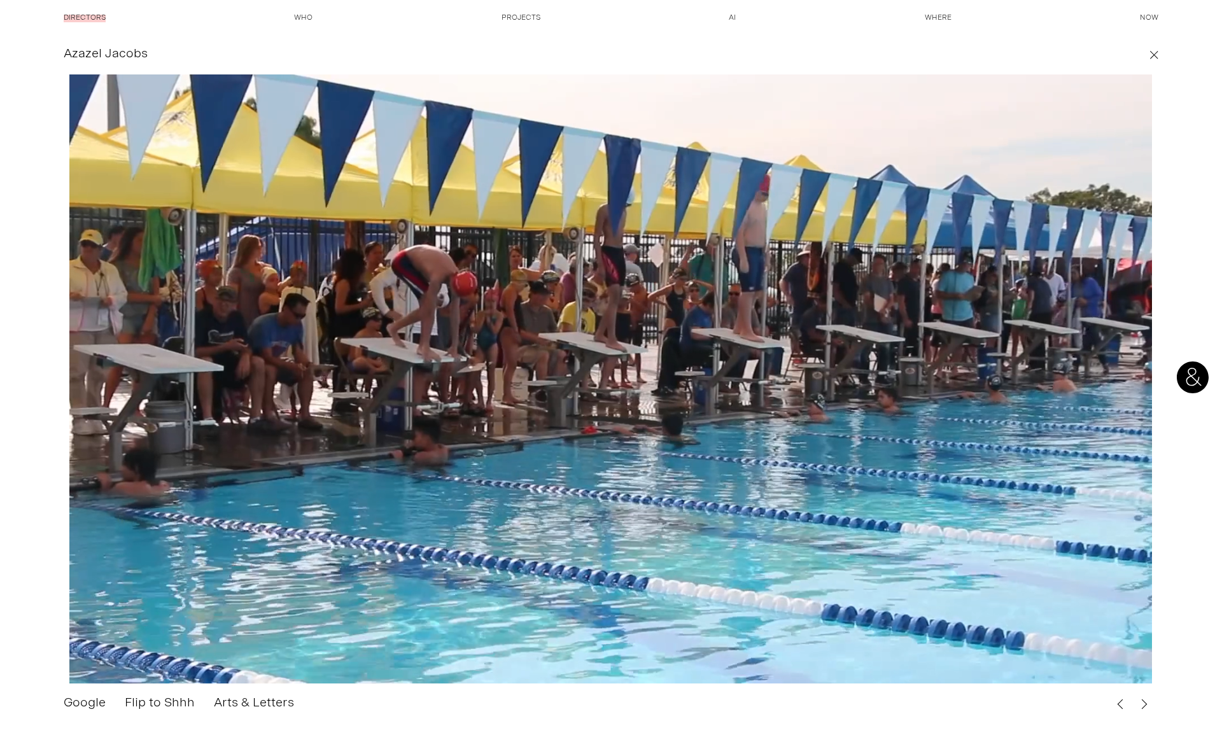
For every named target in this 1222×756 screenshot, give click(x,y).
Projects (521, 18)
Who (303, 18)
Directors (85, 18)
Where (938, 18)
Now (1149, 18)
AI (732, 18)
